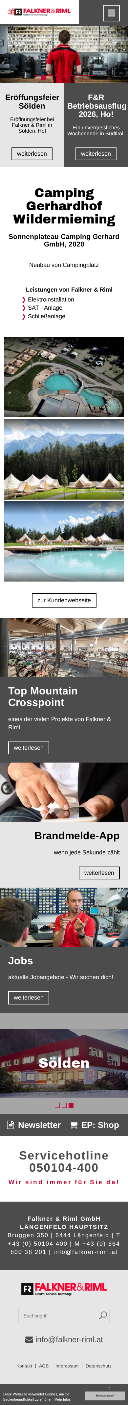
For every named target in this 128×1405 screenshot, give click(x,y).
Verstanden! (105, 1395)
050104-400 (64, 1167)
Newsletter (38, 1125)
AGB (44, 1365)
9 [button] (91, 77)
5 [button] (64, 77)
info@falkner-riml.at (85, 1252)
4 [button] (57, 77)
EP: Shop (99, 1125)
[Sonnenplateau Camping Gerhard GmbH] (64, 378)
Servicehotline (64, 1155)
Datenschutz (99, 1365)
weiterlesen (29, 747)
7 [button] (77, 77)
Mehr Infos (62, 1399)
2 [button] (43, 77)
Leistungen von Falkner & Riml (69, 289)
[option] (64, 54)
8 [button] (84, 77)
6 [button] (71, 77)
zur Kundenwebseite (64, 600)
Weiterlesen (32, 153)
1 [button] (36, 77)
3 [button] (50, 77)
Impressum (67, 1365)
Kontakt (24, 1365)
